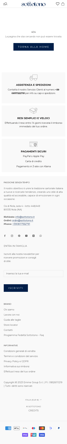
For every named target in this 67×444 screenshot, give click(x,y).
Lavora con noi (11, 314)
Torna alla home (33, 46)
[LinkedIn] (33, 235)
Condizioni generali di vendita (19, 351)
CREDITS (34, 410)
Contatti (8, 330)
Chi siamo (9, 309)
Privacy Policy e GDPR (16, 361)
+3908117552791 (21, 224)
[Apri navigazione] (5, 4)
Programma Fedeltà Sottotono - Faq (24, 335)
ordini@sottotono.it (22, 220)
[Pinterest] (19, 235)
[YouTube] (26, 235)
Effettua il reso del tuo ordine (19, 371)
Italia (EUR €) (32, 400)
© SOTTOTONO (33, 406)
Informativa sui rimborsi (16, 366)
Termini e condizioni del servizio (21, 356)
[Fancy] (41, 235)
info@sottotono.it (25, 216)
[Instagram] (12, 235)
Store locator (11, 325)
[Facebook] (5, 235)
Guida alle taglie (12, 319)
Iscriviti (15, 288)
